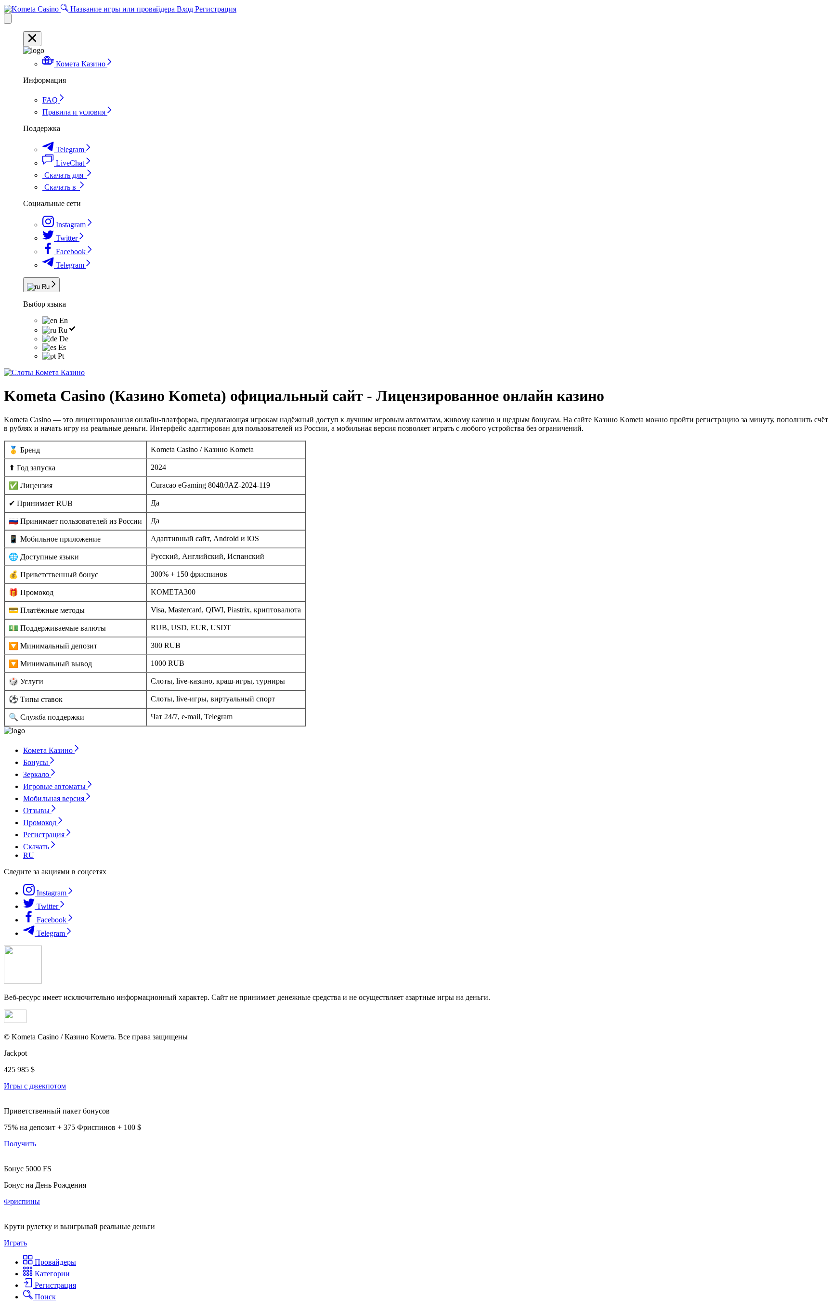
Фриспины (22, 1201)
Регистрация (215, 9)
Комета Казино (49, 750)
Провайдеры (54, 1262)
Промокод (40, 822)
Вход (186, 9)
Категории (51, 1274)
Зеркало (37, 774)
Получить (20, 1144)
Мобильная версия (54, 798)
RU (28, 855)
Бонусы (36, 762)
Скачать (37, 846)
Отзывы (37, 810)
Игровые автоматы (55, 786)
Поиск (44, 1297)
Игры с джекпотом (35, 1086)
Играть (15, 1243)
